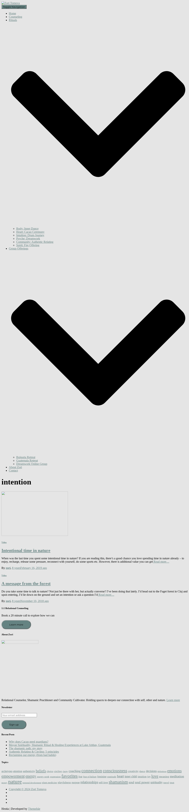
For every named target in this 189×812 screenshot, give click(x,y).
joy (149, 776)
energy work (43, 776)
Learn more (16, 624)
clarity (65, 771)
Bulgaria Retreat (25, 457)
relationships (89, 782)
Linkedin (12, 803)
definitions (161, 771)
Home (12, 13)
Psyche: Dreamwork (28, 238)
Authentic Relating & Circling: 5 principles (34, 751)
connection (91, 770)
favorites (69, 775)
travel (166, 782)
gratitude (111, 776)
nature (15, 781)
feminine (101, 776)
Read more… (161, 561)
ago (29, 567)
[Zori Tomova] (10, 3)
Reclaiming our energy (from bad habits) (32, 755)
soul (131, 782)
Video (4, 542)
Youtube (12, 800)
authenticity (29, 771)
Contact (13, 470)
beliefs (41, 771)
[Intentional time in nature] (34, 534)
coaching (75, 771)
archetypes (6, 771)
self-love (103, 782)
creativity (133, 771)
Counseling (15, 16)
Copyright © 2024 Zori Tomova (27, 789)
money (4, 783)
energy (30, 776)
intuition (142, 776)
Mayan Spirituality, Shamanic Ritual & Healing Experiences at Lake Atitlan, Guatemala (60, 745)
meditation (177, 776)
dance (142, 771)
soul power (142, 782)
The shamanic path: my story (25, 748)
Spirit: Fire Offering (27, 245)
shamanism (118, 782)
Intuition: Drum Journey (30, 235)
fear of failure (90, 776)
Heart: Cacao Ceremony (30, 231)
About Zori (15, 467)
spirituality (156, 782)
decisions (151, 771)
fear (80, 776)
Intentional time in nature (25, 550)
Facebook (12, 793)
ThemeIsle (34, 808)
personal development (32, 783)
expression (55, 776)
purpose (76, 782)
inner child (131, 776)
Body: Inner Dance (27, 228)
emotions (174, 771)
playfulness (64, 782)
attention (17, 771)
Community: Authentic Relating (34, 241)
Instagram (12, 797)
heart (120, 776)
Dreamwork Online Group (31, 463)
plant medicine (49, 782)
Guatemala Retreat (27, 460)
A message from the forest (26, 583)
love (154, 776)
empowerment (13, 776)
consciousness (115, 770)
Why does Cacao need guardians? (28, 741)
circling (58, 771)
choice (50, 771)
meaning (164, 776)
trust (172, 782)
